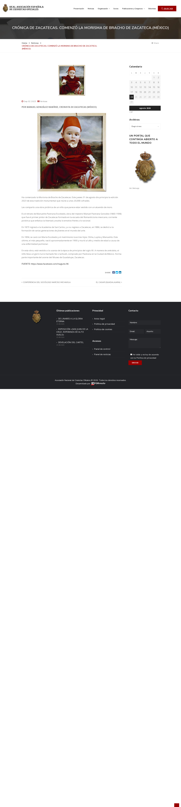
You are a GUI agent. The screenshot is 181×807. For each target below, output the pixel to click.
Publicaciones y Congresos (132, 8)
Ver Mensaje (134, 188)
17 (132, 92)
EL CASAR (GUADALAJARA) (108, 282)
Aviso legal (99, 318)
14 (149, 87)
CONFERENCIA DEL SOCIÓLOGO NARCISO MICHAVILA (47, 282)
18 (136, 92)
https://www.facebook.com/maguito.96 (50, 263)
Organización (103, 8)
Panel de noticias (102, 354)
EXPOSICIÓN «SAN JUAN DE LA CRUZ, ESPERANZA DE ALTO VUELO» (72, 332)
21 (149, 92)
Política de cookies (103, 329)
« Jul (130, 112)
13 (145, 87)
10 (132, 87)
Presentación (79, 8)
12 (140, 87)
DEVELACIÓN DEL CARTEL (71, 342)
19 (140, 92)
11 (136, 87)
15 (154, 87)
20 (145, 92)
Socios (115, 8)
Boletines (152, 8)
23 (158, 92)
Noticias (91, 8)
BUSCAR (168, 8)
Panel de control (102, 349)
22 (154, 92)
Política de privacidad (104, 324)
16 (158, 87)
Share (156, 43)
